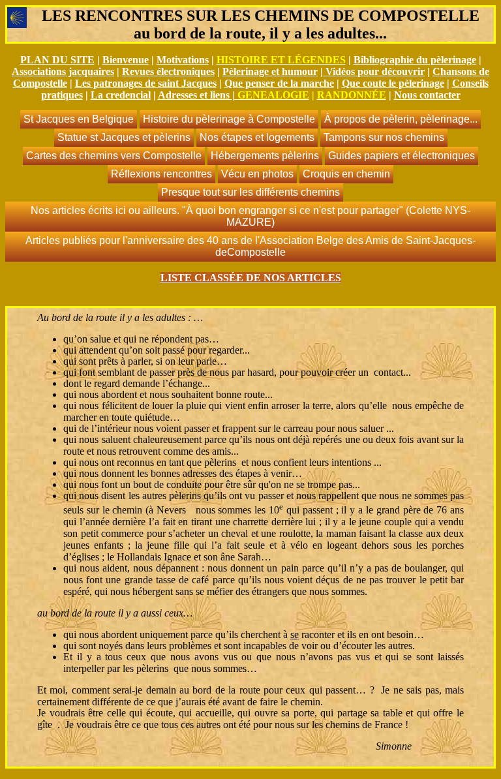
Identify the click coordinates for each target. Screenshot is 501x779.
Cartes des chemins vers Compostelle (114, 155)
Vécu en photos (257, 173)
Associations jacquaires (63, 71)
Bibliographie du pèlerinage (415, 59)
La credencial (121, 94)
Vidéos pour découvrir (375, 71)
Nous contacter (427, 94)
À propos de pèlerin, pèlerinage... (401, 119)
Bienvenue (125, 59)
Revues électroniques (168, 71)
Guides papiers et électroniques (401, 155)
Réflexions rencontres (161, 173)
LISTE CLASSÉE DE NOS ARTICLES (250, 277)
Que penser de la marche (279, 83)
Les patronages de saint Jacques (146, 83)
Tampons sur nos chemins (384, 137)
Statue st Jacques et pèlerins (123, 137)
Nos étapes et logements (257, 137)
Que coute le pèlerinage (393, 83)
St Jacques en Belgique (78, 119)
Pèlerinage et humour (270, 71)
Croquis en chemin (346, 173)
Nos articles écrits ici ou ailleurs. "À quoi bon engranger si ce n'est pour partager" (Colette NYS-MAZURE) (250, 216)
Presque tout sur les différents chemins (250, 192)
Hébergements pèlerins (265, 155)
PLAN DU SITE (57, 59)
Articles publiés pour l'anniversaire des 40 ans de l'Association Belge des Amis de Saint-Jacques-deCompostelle (250, 246)
